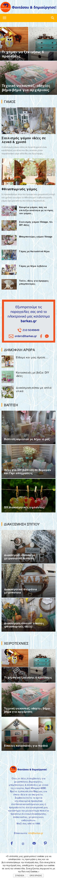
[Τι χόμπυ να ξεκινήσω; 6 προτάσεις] (28, 52)
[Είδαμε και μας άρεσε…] (8, 362)
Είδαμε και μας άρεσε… (32, 357)
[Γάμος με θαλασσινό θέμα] (9, 255)
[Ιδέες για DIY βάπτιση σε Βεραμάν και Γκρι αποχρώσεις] (28, 461)
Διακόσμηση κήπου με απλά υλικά (34, 389)
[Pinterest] (45, 843)
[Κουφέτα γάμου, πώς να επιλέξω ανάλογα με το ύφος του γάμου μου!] (9, 211)
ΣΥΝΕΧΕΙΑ (19, 876)
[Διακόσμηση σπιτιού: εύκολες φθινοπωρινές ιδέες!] (28, 615)
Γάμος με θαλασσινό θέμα (34, 251)
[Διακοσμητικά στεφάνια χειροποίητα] (28, 580)
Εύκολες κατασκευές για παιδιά (26, 745)
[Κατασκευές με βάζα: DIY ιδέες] (8, 377)
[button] (52, 18)
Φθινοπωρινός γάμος (19, 189)
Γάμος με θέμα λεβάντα (33, 265)
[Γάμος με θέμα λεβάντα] (9, 269)
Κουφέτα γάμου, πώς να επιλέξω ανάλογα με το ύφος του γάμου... (36, 210)
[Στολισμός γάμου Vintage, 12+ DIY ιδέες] (9, 225)
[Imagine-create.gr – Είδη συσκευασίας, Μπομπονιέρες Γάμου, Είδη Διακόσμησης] (28, 7)
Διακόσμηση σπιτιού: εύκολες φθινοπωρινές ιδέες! (24, 624)
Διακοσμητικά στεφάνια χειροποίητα (20, 590)
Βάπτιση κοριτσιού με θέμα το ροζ (27, 439)
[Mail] (34, 843)
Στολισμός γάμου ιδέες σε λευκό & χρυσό (24, 140)
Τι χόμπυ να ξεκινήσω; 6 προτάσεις (28, 677)
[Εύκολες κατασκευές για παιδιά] (28, 734)
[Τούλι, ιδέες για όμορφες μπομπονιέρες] (9, 284)
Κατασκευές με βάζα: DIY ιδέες (32, 374)
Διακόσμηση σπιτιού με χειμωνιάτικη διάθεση (19, 556)
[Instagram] (23, 844)
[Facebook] (11, 843)
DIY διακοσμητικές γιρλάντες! (24, 507)
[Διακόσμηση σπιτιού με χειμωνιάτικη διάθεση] (28, 546)
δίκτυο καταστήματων (27, 804)
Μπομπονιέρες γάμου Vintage (35, 236)
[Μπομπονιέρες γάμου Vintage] (9, 240)
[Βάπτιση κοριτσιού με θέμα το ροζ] (28, 427)
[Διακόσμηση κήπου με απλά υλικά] (8, 392)
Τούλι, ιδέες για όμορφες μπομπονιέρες (34, 282)
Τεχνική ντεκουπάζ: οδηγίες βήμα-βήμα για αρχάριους (27, 710)
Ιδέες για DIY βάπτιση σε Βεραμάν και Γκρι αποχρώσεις (27, 471)
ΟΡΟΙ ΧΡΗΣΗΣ (36, 876)
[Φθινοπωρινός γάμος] (28, 171)
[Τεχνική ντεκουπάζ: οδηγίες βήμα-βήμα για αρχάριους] (28, 86)
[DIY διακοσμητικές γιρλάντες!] (28, 495)
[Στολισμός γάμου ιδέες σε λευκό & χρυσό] (28, 120)
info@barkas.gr (35, 833)
